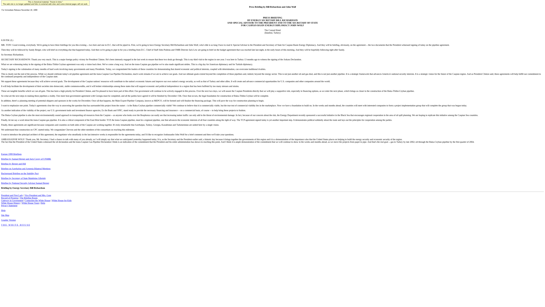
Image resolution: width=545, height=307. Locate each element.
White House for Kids (62, 200)
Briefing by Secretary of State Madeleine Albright (23, 178)
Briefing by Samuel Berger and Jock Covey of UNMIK (26, 159)
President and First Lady (12, 195)
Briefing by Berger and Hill (13, 164)
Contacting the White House (37, 200)
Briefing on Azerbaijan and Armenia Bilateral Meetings (26, 168)
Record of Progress (9, 198)
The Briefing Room (28, 198)
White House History (10, 203)
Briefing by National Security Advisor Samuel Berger (25, 183)
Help (43, 203)
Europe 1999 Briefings (11, 154)
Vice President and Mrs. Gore (38, 195)
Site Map (5, 215)
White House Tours (30, 203)
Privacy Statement (9, 205)
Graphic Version (8, 220)
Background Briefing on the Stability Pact (20, 173)
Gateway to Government (12, 200)
